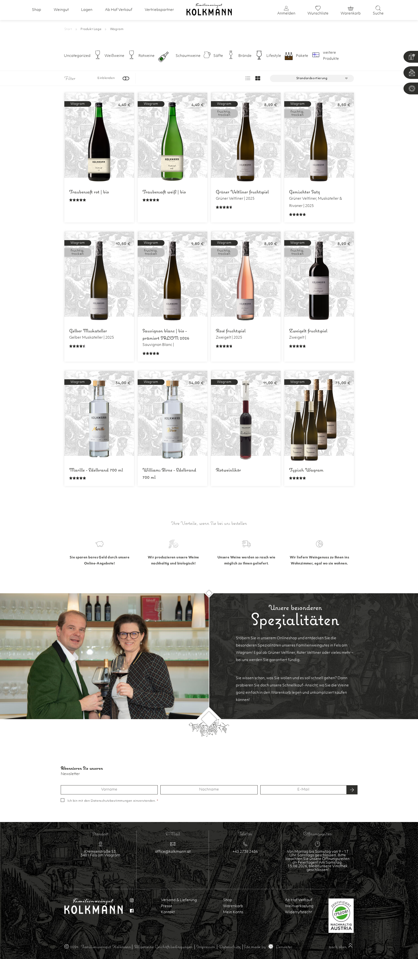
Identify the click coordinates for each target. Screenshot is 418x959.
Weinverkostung (299, 906)
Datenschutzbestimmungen (111, 800)
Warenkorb (233, 906)
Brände (245, 56)
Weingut (61, 10)
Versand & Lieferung (179, 900)
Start (68, 29)
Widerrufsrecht (298, 912)
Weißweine (114, 56)
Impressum (205, 946)
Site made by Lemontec (268, 946)
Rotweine (146, 56)
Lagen (86, 10)
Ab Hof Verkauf (118, 10)
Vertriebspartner (159, 10)
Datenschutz (229, 946)
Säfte (218, 56)
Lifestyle (273, 56)
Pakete (302, 56)
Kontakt (168, 912)
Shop (36, 10)
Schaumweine (188, 56)
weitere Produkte (331, 56)
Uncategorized (77, 56)
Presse (166, 906)
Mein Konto (233, 912)
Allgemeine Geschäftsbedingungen (163, 946)
